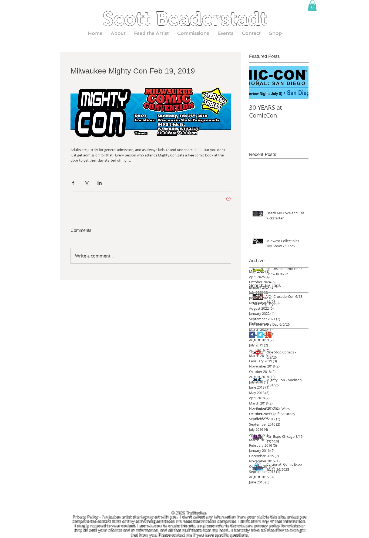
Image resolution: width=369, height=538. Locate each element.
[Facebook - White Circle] (187, 501)
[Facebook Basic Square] (252, 335)
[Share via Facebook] (73, 182)
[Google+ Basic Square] (268, 335)
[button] (312, 5)
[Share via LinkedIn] (99, 182)
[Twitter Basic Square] (260, 335)
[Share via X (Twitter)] (86, 182)
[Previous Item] (257, 82)
